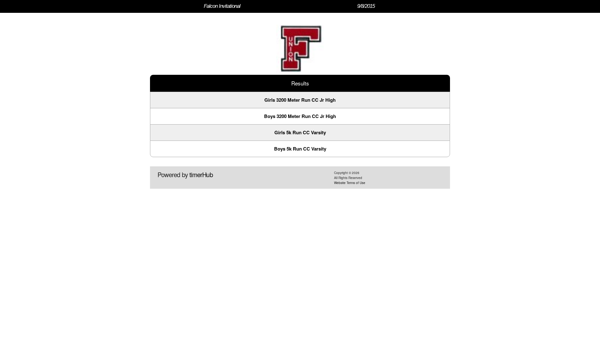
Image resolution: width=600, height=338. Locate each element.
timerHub (201, 174)
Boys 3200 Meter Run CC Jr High (300, 116)
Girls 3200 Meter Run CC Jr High (300, 99)
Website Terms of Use (349, 183)
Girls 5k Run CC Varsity (300, 132)
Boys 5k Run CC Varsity (300, 148)
